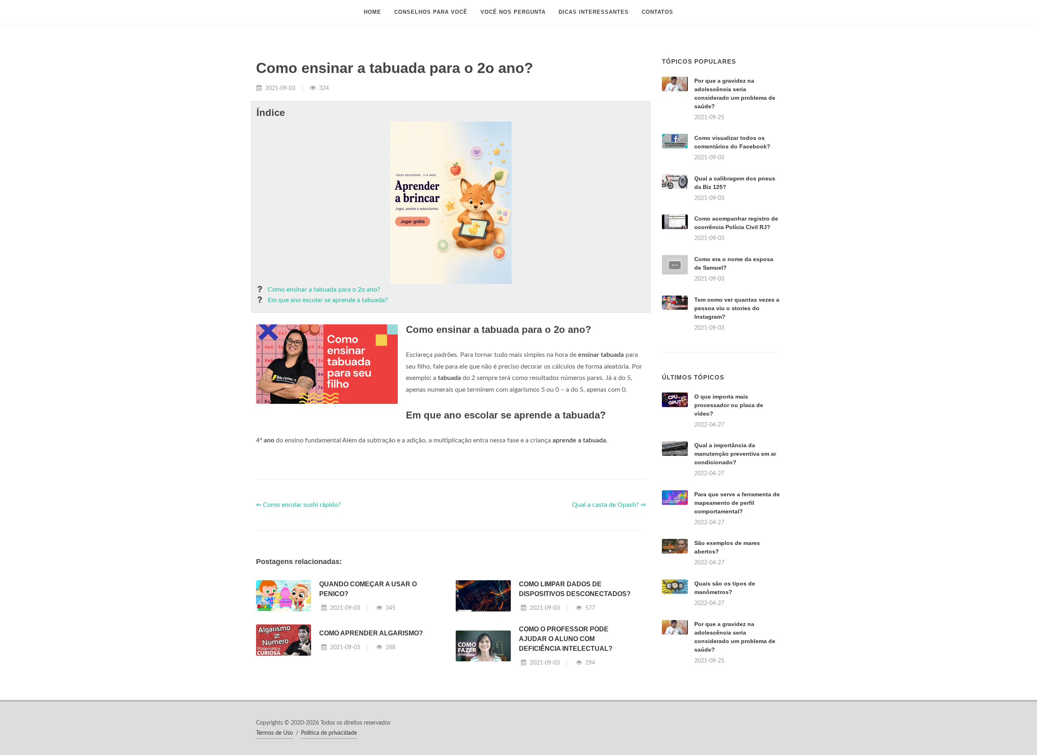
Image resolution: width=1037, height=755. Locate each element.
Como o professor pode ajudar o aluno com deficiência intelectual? (565, 639)
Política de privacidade (329, 733)
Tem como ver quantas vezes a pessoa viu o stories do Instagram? (736, 308)
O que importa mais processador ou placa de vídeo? (728, 405)
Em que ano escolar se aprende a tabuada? (328, 300)
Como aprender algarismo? (371, 633)
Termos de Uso (274, 733)
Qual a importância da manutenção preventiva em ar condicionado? (735, 453)
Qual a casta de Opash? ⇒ (609, 505)
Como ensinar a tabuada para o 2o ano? (324, 289)
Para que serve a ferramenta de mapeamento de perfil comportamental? (737, 503)
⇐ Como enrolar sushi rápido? (298, 505)
